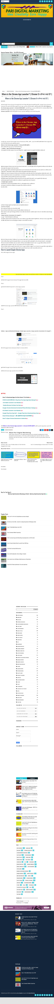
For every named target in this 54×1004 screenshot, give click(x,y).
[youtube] (42, 1)
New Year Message (21, 664)
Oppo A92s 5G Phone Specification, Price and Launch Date (17, 564)
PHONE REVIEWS (20, 670)
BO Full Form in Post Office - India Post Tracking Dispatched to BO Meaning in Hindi (21, 521)
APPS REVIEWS (20, 615)
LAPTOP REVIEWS (20, 653)
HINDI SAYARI (20, 46)
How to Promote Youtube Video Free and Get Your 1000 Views (17, 543)
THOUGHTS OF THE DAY (21, 688)
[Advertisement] (27, 31)
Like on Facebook (21, 711)
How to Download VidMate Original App (14, 532)
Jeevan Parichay (20, 646)
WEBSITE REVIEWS (23, 96)
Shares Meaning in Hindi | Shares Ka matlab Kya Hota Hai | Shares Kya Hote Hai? (29, 817)
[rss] (45, 995)
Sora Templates (20, 993)
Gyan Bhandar (20, 628)
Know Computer (20, 650)
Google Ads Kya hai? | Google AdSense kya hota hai (6, 460)
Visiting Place (20, 693)
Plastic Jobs (19, 673)
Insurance (19, 644)
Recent (21, 778)
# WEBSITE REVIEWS (9, 429)
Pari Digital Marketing (31, 993)
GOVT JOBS (19, 626)
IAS (18, 641)
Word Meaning (20, 699)
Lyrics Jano (19, 655)
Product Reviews (20, 675)
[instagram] (42, 995)
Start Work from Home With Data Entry (14, 548)
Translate (26, 902)
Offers (18, 666)
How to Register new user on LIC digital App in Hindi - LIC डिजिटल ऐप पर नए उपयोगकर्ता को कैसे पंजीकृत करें (29, 795)
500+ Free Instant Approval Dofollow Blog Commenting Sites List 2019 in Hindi (21, 537)
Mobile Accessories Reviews (23, 657)
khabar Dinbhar (20, 648)
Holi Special (19, 637)
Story (18, 682)
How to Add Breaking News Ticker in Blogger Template (16, 553)
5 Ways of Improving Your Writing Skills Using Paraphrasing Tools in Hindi (32, 460)
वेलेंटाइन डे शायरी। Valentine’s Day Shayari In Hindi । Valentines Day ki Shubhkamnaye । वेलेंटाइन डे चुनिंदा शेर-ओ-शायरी (29, 788)
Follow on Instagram (22, 716)
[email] (49, 1)
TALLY (18, 684)
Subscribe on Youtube (22, 713)
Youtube (19, 702)
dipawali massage (21, 621)
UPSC (18, 690)
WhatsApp (19, 697)
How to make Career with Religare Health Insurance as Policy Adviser (19, 559)
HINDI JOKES (19, 633)
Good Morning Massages (22, 624)
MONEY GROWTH (20, 661)
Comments (32, 778)
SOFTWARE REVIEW (20, 679)
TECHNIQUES (19, 686)
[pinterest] (52, 1)
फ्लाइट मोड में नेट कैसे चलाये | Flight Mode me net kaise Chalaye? (18, 516)
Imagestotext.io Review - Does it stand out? (20, 460)
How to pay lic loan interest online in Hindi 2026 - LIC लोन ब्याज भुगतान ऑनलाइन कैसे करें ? (30, 802)
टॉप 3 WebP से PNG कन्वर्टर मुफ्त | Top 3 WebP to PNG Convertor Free (46, 460)
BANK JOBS (19, 617)
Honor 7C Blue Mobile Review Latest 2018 (14, 527)
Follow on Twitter (21, 708)
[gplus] (47, 1)
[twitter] (45, 1)
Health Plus (20, 630)
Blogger (19, 619)
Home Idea (19, 639)
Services (19, 677)
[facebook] (40, 1)
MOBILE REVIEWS (20, 659)
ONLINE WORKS (20, 668)
